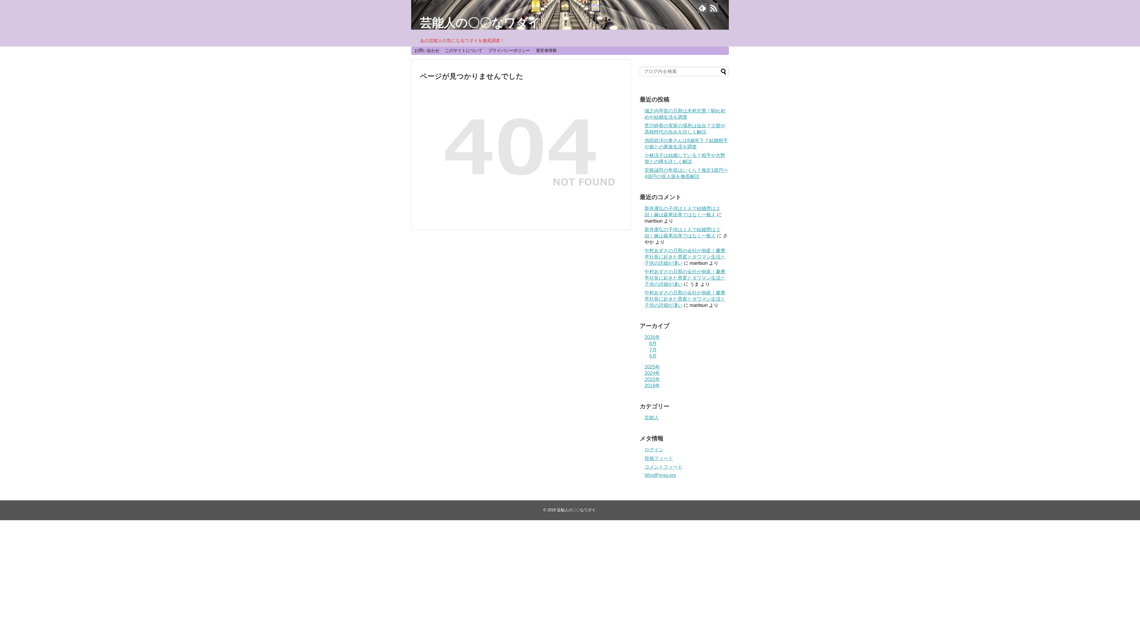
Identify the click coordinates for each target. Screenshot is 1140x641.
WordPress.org (660, 475)
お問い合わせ (426, 50)
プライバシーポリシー (509, 50)
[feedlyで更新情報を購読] (702, 8)
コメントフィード (664, 466)
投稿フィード (659, 458)
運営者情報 (546, 50)
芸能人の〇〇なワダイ (480, 22)
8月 (653, 343)
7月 (653, 349)
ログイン (654, 449)
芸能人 (652, 417)
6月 (653, 355)
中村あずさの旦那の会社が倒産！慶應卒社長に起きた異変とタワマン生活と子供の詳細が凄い (685, 257)
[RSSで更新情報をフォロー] (713, 8)
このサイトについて (463, 50)
